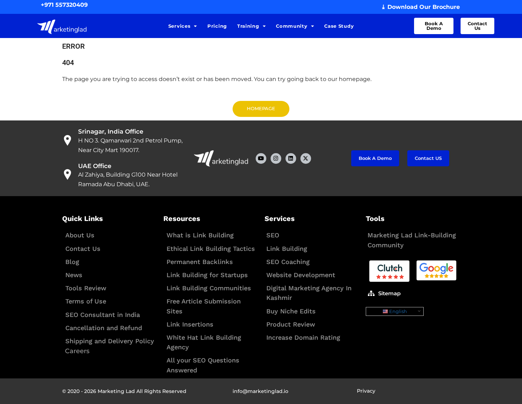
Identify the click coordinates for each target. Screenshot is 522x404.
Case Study (339, 26)
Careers (77, 351)
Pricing (217, 26)
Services (179, 26)
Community (291, 26)
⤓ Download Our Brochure (420, 7)
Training (248, 26)
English (397, 311)
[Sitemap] (371, 293)
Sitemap (389, 293)
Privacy (366, 391)
